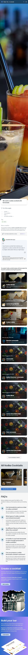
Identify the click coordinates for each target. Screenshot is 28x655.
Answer (4, 211)
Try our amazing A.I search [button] (14, 457)
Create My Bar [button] (6, 634)
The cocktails (5, 213)
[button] (8, 489)
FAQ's (4, 214)
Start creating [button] (6, 584)
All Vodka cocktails (6, 216)
